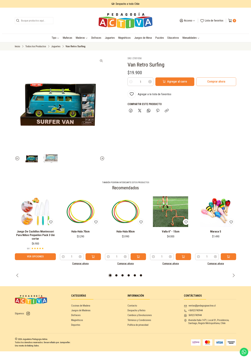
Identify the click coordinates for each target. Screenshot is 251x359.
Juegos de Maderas (80, 310)
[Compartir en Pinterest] (157, 111)
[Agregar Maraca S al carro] (228, 256)
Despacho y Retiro (136, 310)
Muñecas (67, 37)
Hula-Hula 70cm (80, 231)
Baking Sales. (33, 345)
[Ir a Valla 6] (170, 211)
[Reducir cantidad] (131, 82)
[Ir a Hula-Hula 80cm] (125, 211)
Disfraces (96, 37)
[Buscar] (18, 20)
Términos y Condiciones (139, 320)
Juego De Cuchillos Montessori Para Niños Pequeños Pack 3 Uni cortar (35, 235)
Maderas (80, 37)
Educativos (173, 37)
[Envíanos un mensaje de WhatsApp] (244, 352)
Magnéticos (124, 37)
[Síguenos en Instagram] (28, 314)
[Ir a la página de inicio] (126, 21)
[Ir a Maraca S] (215, 211)
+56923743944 (195, 310)
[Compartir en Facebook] (131, 111)
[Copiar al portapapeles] (166, 111)
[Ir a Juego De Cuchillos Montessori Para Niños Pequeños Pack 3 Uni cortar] (35, 211)
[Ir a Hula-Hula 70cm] (80, 211)
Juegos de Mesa (143, 37)
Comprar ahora (216, 81)
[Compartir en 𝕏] (139, 111)
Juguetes (110, 37)
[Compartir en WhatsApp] (148, 111)
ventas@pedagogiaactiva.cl (202, 305)
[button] (110, 275)
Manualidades (190, 37)
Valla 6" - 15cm (170, 231)
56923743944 (195, 315)
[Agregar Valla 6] (183, 256)
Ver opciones (35, 256)
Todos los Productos (35, 46)
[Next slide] (102, 158)
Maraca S (215, 231)
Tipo (54, 37)
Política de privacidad (138, 324)
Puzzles (159, 37)
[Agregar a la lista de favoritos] (51, 222)
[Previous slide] (17, 158)
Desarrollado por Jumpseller (57, 342)
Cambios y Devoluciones (140, 315)
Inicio (17, 46)
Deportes (75, 324)
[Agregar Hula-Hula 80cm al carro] (138, 256)
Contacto (132, 305)
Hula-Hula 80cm (125, 231)
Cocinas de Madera (80, 305)
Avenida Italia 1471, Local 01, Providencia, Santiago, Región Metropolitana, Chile (208, 322)
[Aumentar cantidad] (150, 82)
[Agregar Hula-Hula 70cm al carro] (93, 256)
